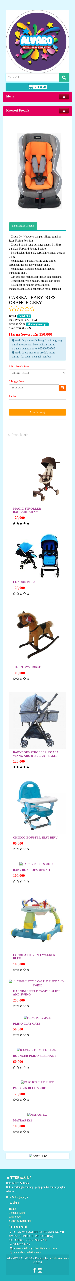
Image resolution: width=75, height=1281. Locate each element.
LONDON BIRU (24, 582)
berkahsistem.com (59, 1258)
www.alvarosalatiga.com (27, 1252)
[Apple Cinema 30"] (37, 171)
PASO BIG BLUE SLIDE (29, 1088)
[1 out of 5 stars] (11, 309)
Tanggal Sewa (17, 381)
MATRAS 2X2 (22, 1120)
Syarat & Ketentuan (20, 1220)
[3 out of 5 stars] (21, 309)
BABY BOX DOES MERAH (31, 869)
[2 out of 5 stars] (16, 309)
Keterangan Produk (23, 225)
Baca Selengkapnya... (18, 1197)
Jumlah (12, 396)
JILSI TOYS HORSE (27, 667)
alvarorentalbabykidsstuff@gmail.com (35, 1248)
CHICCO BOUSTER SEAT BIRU (35, 837)
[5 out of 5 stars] (32, 309)
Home (12, 1208)
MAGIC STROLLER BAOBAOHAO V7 (27, 510)
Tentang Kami (17, 1212)
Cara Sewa (15, 1216)
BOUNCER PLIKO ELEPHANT (34, 1055)
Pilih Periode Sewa (20, 366)
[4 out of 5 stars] (26, 309)
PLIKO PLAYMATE (26, 1023)
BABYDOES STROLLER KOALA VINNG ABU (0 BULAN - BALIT (36, 754)
